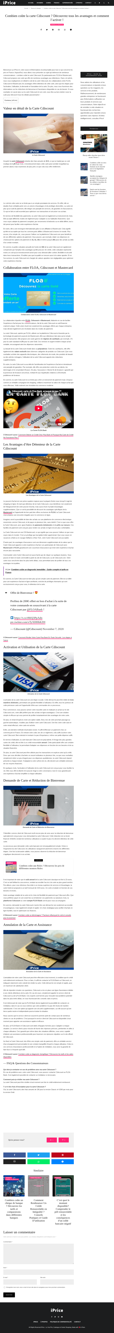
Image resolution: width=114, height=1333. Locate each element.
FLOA (27, 320)
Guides (48, 2)
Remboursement (35, 1177)
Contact (88, 2)
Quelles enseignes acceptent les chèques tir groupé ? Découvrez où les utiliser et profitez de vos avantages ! (98, 180)
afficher (14, 100)
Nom (5, 1267)
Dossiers (40, 2)
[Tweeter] (47, 30)
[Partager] (41, 30)
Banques (8, 1177)
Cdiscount (19, 161)
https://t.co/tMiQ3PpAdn (28, 617)
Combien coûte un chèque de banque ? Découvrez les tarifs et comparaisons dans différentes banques (14, 1209)
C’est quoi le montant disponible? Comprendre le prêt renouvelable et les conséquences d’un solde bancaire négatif (63, 1212)
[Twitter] (99, 3)
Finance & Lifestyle (57, 24)
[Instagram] (58, 1317)
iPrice (36, 1322)
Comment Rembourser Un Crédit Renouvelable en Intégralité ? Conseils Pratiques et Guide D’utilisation (38, 1210)
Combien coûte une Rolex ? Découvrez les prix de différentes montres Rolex (41, 867)
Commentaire (7, 1242)
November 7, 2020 (53, 628)
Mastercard (7, 512)
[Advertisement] (57, 52)
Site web (42, 1277)
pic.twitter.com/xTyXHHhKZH (27, 622)
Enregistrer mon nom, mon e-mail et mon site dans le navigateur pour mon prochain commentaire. (35, 1287)
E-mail (5, 1277)
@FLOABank (35, 609)
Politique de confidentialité (61, 1322)
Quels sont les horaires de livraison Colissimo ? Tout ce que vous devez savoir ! (98, 192)
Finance (56, 2)
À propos (79, 2)
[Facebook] (51, 1317)
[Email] (59, 30)
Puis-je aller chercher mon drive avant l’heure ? (94, 156)
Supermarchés (67, 2)
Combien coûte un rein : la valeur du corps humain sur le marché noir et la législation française (98, 167)
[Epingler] (53, 30)
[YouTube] (62, 1317)
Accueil (31, 2)
